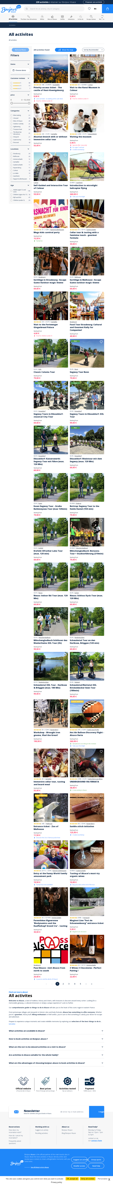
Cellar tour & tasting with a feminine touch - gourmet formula (84, 235)
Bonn (76, 369)
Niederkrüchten (79, 637)
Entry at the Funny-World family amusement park (50, 874)
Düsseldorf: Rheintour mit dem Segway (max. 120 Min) (86, 460)
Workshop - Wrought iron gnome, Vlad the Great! (47, 733)
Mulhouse (78, 277)
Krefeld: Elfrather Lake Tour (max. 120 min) (48, 552)
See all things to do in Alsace (40, 1167)
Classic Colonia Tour (44, 372)
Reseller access (79, 1166)
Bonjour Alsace (67, 1130)
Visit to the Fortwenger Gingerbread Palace (46, 326)
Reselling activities (41, 1133)
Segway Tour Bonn (79, 372)
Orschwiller (56, 85)
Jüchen (77, 593)
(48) (43, 85)
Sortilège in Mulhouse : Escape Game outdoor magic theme (85, 281)
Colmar (90, 85)
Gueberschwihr (91, 230)
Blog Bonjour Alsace (69, 1133)
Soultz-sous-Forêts (93, 730)
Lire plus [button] (12, 1024)
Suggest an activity (41, 1130)
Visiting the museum (80, 136)
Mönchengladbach (82, 548)
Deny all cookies (87, 1179)
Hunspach (86, 918)
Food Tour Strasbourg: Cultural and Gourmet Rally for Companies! (86, 327)
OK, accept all (72, 1179)
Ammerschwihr (56, 918)
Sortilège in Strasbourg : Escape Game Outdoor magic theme (50, 281)
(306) (79, 779)
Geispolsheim (92, 134)
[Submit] (27, 8)
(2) (79, 85)
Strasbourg (42, 277)
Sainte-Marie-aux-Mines (95, 779)
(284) (79, 134)
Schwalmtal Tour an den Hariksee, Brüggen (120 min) (84, 641)
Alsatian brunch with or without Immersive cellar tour (50, 138)
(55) (79, 730)
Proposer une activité (93, 2)
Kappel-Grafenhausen (57, 230)
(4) (42, 918)
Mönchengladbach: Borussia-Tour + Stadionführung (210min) (86, 552)
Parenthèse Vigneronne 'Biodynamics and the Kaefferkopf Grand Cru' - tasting (50, 923)
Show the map (67, 50)
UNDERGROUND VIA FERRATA (84, 781)
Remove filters (20, 50)
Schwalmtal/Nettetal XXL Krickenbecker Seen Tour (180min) (83, 688)
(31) (43, 322)
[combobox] (54, 8)
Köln (40, 369)
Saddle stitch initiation (82, 826)
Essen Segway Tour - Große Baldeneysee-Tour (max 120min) (50, 507)
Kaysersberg (54, 730)
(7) (42, 230)
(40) (43, 824)
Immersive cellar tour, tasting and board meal (49, 783)
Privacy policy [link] (56, 1182)
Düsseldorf (42, 411)
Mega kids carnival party (47, 232)
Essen (40, 503)
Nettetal (77, 682)
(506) (79, 918)
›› (91, 984)
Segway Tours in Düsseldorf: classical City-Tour (48, 415)
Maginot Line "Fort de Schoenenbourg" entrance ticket (87, 921)
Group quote (96, 1160)
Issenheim (79, 183)
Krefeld (41, 548)
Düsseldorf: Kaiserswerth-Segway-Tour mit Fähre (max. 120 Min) (49, 461)
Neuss (40, 593)
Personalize (102, 1179)
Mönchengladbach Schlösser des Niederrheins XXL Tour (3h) (50, 641)
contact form (96, 1141)
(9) (42, 779)
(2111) (44, 871)
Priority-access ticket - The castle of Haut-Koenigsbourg (49, 89)
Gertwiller (54, 134)
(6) (79, 824)
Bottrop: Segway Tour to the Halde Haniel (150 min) (84, 507)
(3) (42, 730)
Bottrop (78, 503)
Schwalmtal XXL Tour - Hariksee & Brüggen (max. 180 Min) (50, 686)
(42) (43, 134)
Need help (96, 1166)
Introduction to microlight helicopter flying (83, 186)
